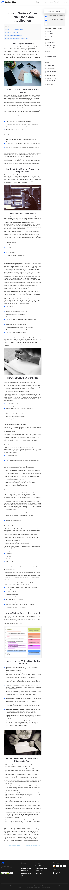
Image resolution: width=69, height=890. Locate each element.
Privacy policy (39, 870)
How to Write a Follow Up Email (33, 845)
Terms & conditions (46, 887)
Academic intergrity (26, 868)
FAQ (22, 875)
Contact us (64, 2)
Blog (37, 2)
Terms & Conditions (41, 866)
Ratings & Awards (26, 873)
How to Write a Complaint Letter (12, 845)
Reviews (51, 2)
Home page (9, 2)
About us (23, 866)
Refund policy (24, 870)
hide (11, 26)
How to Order (44, 2)
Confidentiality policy (41, 868)
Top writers (57, 2)
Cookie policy (39, 873)
